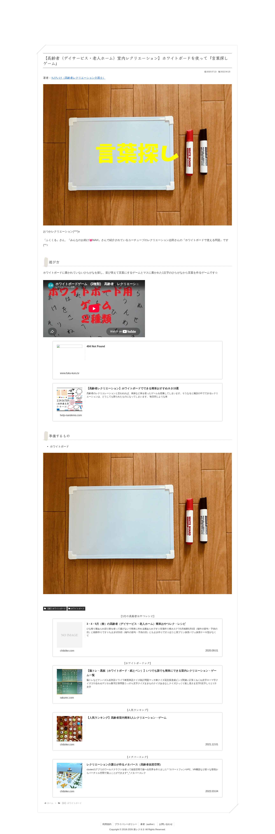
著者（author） (148, 824)
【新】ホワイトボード (56, 608)
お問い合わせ (166, 824)
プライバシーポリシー (126, 824)
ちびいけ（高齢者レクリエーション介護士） (78, 77)
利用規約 (106, 824)
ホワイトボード (77, 608)
